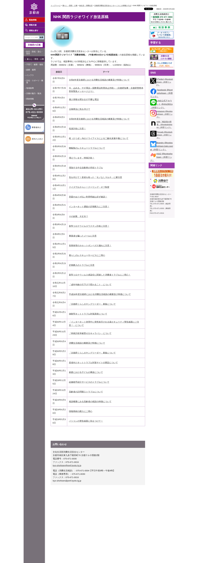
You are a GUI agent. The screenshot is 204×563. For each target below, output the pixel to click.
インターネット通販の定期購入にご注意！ (89, 206)
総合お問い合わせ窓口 (34, 109)
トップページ (56, 5)
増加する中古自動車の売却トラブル (86, 168)
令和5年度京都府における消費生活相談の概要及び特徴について (99, 119)
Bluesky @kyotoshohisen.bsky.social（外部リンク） (161, 146)
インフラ (30, 75)
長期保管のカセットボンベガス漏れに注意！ (90, 245)
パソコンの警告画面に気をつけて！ (86, 421)
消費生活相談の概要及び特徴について (87, 343)
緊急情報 (33, 20)
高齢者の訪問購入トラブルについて (86, 392)
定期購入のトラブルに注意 (81, 265)
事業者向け (36, 127)
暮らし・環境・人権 (35, 59)
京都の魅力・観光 (33, 93)
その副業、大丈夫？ (78, 216)
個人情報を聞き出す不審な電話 (84, 99)
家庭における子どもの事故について (86, 372)
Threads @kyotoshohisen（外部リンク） (164, 135)
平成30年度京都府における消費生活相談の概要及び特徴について (100, 294)
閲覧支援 (33, 25)
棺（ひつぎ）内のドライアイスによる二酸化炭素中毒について (98, 138)
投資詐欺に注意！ (77, 128)
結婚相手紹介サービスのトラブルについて (89, 382)
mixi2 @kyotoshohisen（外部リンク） (161, 157)
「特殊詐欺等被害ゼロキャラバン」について (90, 333)
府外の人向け (37, 139)
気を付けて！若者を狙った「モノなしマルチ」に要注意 (95, 177)
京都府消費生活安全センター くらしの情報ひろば (112, 5)
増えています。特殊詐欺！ (81, 158)
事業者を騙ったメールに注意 (83, 236)
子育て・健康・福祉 (34, 64)
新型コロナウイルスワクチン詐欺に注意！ (89, 226)
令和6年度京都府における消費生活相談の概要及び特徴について (99, 80)
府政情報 (30, 99)
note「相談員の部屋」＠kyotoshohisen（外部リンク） (164, 124)
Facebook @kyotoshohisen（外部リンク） (161, 93)
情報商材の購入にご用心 (80, 411)
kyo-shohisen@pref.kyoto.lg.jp (67, 465)
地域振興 (30, 88)
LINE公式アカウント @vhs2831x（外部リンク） (161, 104)
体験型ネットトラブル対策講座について (88, 314)
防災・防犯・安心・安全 (34, 53)
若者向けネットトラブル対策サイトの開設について (93, 362)
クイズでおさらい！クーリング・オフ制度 (89, 187)
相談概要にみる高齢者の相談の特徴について (90, 401)
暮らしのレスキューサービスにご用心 (87, 255)
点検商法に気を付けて (79, 109)
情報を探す (33, 31)
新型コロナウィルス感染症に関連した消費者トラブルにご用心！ (100, 275)
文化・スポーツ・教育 (34, 82)
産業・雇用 (31, 70)
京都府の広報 (34, 45)
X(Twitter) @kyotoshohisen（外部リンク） (164, 82)
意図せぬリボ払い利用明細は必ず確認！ (88, 197)
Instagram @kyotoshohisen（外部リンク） (164, 114)
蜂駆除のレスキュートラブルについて (87, 148)
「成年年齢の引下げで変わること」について (90, 284)
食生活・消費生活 (85, 5)
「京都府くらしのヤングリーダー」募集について (92, 304)
